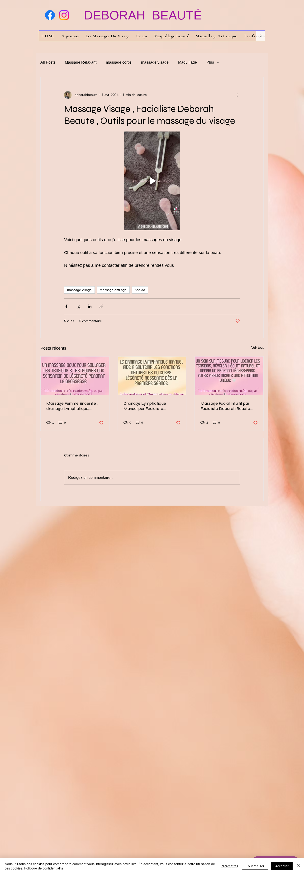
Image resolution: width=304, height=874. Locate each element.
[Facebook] (50, 15)
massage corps (119, 62)
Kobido (140, 290)
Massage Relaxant (80, 62)
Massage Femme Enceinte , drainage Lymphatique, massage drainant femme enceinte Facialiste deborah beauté (72, 406)
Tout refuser (255, 866)
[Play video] (152, 181)
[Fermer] (298, 866)
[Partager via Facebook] (66, 306)
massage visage (155, 62)
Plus (210, 62)
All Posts (47, 62)
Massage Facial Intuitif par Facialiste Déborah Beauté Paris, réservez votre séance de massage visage (226, 406)
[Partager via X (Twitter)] (78, 306)
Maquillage (187, 62)
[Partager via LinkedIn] (89, 306)
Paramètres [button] (229, 866)
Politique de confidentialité (43, 868)
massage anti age (113, 290)
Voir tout (257, 347)
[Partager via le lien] (101, 306)
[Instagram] (64, 15)
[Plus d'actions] (237, 95)
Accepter (282, 866)
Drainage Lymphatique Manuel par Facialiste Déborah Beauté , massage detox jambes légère (149, 406)
